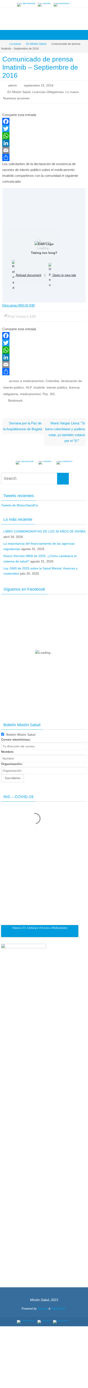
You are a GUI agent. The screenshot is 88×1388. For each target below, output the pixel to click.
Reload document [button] (28, 274)
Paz (45, 393)
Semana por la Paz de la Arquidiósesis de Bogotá (22, 424)
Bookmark (15, 399)
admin (12, 85)
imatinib (39, 386)
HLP (29, 386)
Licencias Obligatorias (48, 91)
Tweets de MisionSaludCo (19, 504)
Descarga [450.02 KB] (18, 305)
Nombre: (7, 750)
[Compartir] (44, 157)
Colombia (52, 380)
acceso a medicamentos (26, 380)
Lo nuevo (15, 44)
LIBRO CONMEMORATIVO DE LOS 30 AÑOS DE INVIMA (44, 530)
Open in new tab (64, 274)
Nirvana (43, 1307)
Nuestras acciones (16, 98)
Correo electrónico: (16, 738)
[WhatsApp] (44, 135)
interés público (56, 386)
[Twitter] (44, 4)
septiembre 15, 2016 (38, 85)
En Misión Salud (36, 44)
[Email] (44, 149)
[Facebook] (26, 4)
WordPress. (59, 1307)
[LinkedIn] (61, 4)
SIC (52, 393)
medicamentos (30, 393)
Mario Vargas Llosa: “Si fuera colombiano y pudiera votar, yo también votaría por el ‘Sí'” (65, 430)
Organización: (12, 762)
